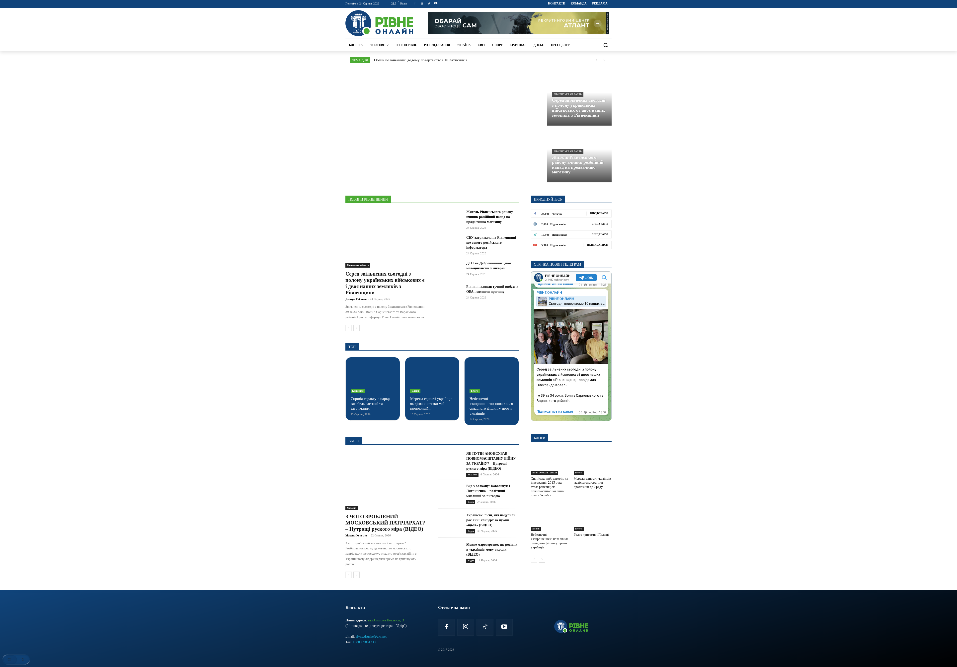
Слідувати (600, 223)
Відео (471, 502)
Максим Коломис (356, 535)
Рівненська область (568, 94)
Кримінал (358, 390)
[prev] (596, 60)
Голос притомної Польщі (591, 534)
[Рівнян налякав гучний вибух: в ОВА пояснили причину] (450, 292)
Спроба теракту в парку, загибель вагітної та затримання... (370, 403)
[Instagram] (422, 3)
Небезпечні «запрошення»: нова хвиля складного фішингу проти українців (549, 541)
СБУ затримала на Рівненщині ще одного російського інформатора (491, 242)
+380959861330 (364, 642)
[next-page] (356, 328)
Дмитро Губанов (356, 298)
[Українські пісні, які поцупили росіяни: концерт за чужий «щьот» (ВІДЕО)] (450, 523)
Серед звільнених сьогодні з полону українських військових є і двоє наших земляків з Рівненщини (384, 283)
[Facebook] (415, 3)
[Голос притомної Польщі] (593, 518)
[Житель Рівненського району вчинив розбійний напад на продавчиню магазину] (579, 155)
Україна (351, 508)
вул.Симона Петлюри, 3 (386, 620)
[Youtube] (436, 3)
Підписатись (597, 244)
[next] (604, 60)
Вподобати (599, 213)
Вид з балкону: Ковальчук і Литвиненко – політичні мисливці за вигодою (488, 491)
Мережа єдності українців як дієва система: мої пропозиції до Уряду (592, 483)
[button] (606, 45)
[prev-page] (348, 328)
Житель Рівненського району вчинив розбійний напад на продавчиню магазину (489, 217)
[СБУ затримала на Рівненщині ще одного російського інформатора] (450, 243)
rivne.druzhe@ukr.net (371, 636)
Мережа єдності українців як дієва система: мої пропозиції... (431, 403)
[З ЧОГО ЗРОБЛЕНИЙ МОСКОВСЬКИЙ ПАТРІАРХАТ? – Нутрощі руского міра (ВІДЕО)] (385, 480)
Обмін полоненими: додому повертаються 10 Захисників (420, 60)
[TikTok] (429, 3)
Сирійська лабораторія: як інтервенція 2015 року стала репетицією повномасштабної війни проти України (549, 487)
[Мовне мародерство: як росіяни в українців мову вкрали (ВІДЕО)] (450, 552)
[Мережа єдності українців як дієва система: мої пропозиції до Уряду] (432, 377)
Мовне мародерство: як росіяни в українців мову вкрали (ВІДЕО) (491, 549)
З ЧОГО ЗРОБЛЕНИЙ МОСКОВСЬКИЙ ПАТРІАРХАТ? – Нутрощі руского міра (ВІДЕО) (385, 523)
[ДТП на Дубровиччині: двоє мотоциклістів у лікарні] (450, 269)
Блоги (415, 390)
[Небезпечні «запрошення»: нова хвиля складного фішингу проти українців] (492, 377)
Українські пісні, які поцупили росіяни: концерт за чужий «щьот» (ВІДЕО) (490, 520)
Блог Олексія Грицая (544, 472)
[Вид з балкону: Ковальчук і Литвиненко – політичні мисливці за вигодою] (450, 494)
